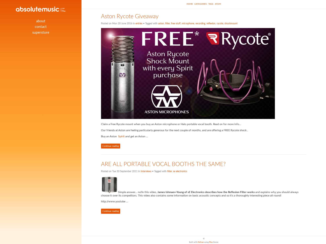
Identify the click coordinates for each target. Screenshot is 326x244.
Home (190, 4)
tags (210, 4)
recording (200, 23)
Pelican (201, 242)
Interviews (146, 171)
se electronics (180, 171)
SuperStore (40, 32)
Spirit (121, 136)
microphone (188, 23)
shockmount (231, 23)
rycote (220, 23)
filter (167, 23)
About (40, 21)
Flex (211, 242)
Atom (218, 4)
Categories (200, 4)
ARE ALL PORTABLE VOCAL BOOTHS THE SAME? (163, 164)
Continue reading (110, 146)
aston (161, 23)
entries (138, 23)
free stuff (175, 23)
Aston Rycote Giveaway (130, 16)
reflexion (210, 23)
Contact (41, 27)
